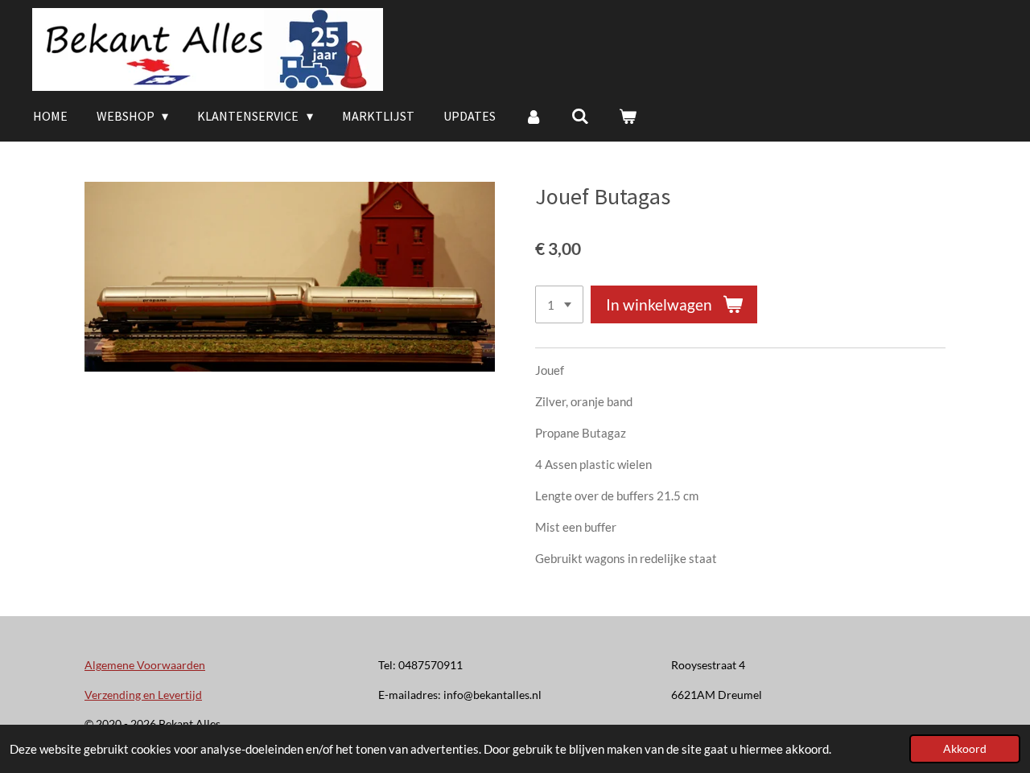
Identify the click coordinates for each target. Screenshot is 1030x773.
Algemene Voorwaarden (144, 665)
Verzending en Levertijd (143, 694)
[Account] (533, 116)
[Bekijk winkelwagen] (627, 116)
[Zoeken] (580, 116)
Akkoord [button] (965, 748)
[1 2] (559, 304)
